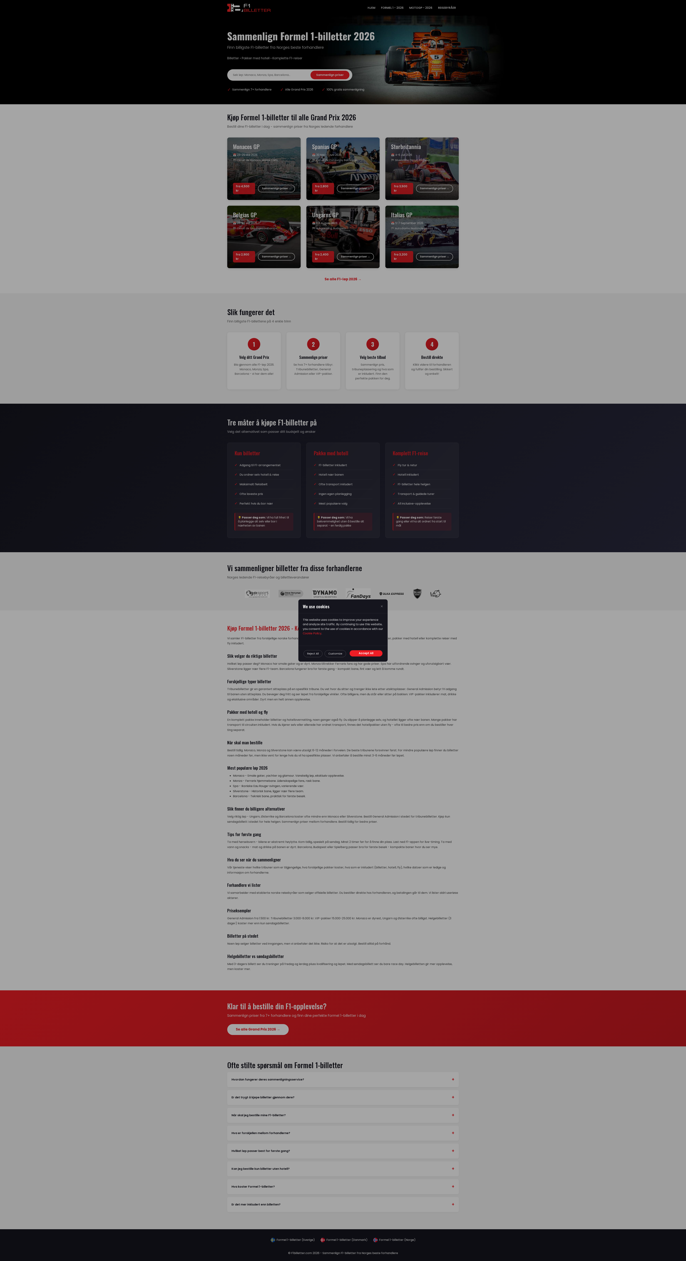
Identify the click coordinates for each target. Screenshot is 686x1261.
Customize (335, 653)
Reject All (313, 653)
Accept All (366, 653)
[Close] (382, 606)
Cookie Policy (312, 633)
